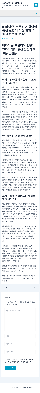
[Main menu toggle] (36, 5)
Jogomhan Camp (12, 2)
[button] (37, 13)
